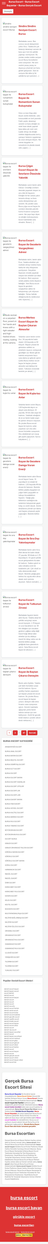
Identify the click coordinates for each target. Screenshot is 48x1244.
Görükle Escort (12, 856)
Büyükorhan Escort (14, 830)
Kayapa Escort (11, 896)
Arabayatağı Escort (13, 747)
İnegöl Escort (11, 874)
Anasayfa (8, 11)
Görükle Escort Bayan (14, 861)
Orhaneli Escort (12, 931)
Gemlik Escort (11, 843)
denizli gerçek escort (11, 1056)
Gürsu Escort (11, 865)
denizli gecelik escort (11, 1017)
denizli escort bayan (11, 989)
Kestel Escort (11, 905)
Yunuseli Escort (12, 970)
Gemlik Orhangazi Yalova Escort (19, 848)
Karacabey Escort (13, 887)
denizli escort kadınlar (12, 1015)
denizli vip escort (10, 1030)
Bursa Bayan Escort (13, 756)
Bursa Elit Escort (12, 769)
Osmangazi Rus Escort (15, 948)
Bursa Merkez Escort (14, 817)
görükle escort (24, 1217)
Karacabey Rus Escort (14, 891)
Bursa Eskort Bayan (13, 799)
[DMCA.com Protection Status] (24, 1236)
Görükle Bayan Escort (14, 852)
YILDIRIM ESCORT (11, 962)
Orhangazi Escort (13, 935)
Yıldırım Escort (11, 966)
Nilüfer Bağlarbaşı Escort (16, 918)
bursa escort (31, 1142)
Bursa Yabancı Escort (14, 826)
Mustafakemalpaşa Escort (16, 913)
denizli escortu (9, 1006)
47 (24, 733)
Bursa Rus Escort (12, 821)
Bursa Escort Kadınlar (15, 782)
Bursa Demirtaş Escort (15, 764)
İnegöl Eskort (11, 878)
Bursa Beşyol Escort (14, 760)
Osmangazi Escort (13, 944)
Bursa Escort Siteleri (14, 786)
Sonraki (32, 733)
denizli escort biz (10, 1062)
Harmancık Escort (13, 870)
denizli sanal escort (11, 1010)
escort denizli (9, 993)
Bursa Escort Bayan (13, 778)
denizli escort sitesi (11, 1025)
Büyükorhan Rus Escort (15, 834)
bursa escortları (24, 1225)
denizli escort (9, 995)
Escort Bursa (11, 839)
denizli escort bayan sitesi (13, 1060)
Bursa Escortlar (12, 791)
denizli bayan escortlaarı (13, 1036)
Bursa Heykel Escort (14, 808)
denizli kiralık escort (11, 1021)
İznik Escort (10, 883)
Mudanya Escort (12, 909)
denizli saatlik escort (11, 1019)
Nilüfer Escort (11, 922)
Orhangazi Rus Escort (14, 940)
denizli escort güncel (11, 1043)
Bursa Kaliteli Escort (14, 813)
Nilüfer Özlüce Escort (15, 926)
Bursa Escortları (12, 795)
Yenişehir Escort (12, 957)
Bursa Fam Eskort (12, 804)
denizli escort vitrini (11, 1058)
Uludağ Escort (11, 953)
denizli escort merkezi (12, 1038)
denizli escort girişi (11, 1041)
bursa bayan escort (28, 1232)
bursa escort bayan (24, 1166)
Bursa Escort (11, 773)
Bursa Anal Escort (13, 751)
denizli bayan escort (11, 991)
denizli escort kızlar (11, 1013)
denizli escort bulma (11, 1047)
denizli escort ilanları (11, 1008)
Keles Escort (10, 900)
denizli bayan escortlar (12, 1032)
